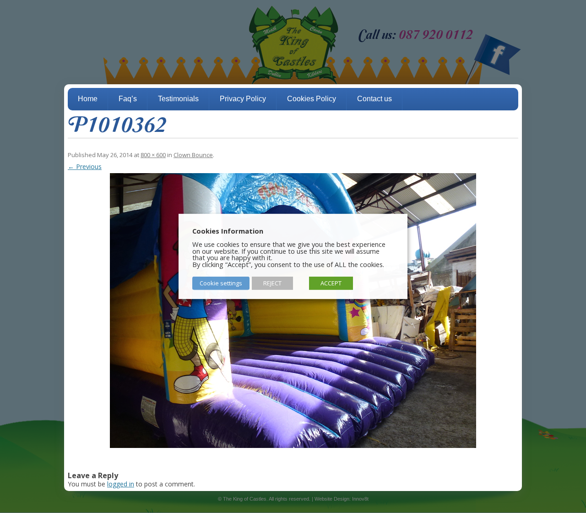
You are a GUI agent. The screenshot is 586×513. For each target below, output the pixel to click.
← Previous (85, 166)
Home (88, 99)
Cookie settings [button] (221, 283)
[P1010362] (293, 310)
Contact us (374, 99)
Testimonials (178, 99)
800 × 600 (153, 155)
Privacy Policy (243, 99)
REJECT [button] (272, 283)
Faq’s (128, 99)
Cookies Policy (311, 99)
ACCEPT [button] (331, 283)
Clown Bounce (193, 155)
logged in (120, 484)
